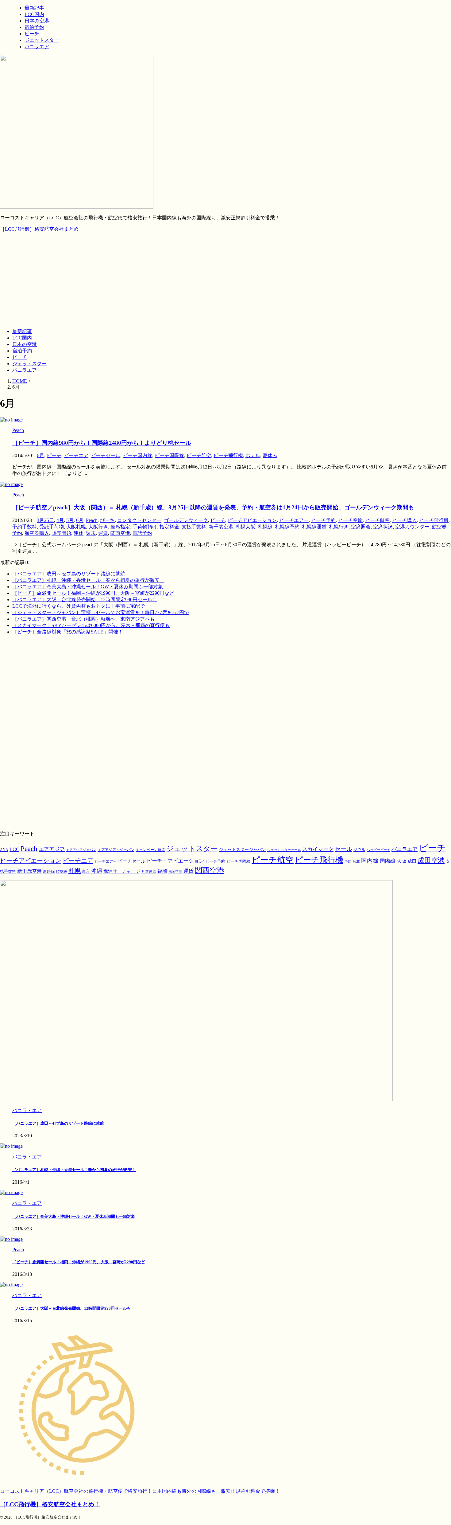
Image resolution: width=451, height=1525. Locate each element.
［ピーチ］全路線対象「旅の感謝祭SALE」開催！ (67, 631)
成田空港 (431, 860)
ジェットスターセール (284, 850)
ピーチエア (76, 455)
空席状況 (383, 526)
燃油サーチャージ (121, 871)
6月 (40, 455)
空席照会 (361, 526)
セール (343, 849)
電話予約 (142, 533)
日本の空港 (24, 344)
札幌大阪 (245, 526)
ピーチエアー (294, 520)
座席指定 (120, 526)
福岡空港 (175, 871)
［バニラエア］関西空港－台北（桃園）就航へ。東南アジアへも (83, 618)
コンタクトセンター (139, 520)
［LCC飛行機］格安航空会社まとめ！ (41, 229)
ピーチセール (105, 455)
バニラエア (24, 370)
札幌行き (339, 526)
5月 (70, 520)
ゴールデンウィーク (186, 520)
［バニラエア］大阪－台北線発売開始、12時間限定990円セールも (84, 599)
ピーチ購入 (404, 520)
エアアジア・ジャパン (116, 850)
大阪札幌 (76, 526)
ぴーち (107, 520)
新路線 (49, 871)
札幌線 (265, 526)
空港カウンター (412, 526)
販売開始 (61, 533)
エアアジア (52, 849)
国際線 (387, 861)
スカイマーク (317, 849)
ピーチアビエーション (252, 520)
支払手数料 (194, 526)
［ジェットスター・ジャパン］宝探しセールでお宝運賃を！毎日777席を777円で (100, 612)
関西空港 (120, 533)
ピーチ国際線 (169, 455)
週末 (91, 533)
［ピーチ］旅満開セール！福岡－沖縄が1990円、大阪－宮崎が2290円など (93, 593)
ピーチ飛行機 (228, 455)
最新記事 (22, 331)
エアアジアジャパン (81, 850)
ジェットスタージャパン (242, 849)
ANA (4, 850)
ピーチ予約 (323, 520)
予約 (348, 861)
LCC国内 (22, 337)
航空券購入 (37, 533)
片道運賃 (148, 871)
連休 (78, 533)
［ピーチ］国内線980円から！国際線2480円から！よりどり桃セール (101, 443)
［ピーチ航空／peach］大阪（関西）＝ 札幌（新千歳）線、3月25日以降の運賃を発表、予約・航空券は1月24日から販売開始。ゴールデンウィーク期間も (213, 507)
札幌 (74, 870)
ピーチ (19, 357)
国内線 (370, 860)
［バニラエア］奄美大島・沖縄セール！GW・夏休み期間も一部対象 (87, 586)
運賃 (103, 533)
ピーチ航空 (199, 455)
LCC (14, 849)
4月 (60, 520)
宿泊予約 (22, 350)
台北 (356, 861)
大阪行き (98, 526)
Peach (92, 520)
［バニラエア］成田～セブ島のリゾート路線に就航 (68, 573)
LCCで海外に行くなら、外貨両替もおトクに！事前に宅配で (78, 606)
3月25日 (45, 520)
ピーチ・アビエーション (175, 861)
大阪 (402, 861)
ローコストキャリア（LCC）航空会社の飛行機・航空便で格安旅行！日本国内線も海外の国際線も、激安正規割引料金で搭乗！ (140, 1491)
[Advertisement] (225, 280)
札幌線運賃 (314, 526)
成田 (412, 861)
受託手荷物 (51, 526)
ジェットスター (29, 363)
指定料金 (169, 526)
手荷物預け (145, 526)
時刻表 (61, 871)
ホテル (252, 455)
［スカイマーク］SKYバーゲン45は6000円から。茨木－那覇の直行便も (91, 625)
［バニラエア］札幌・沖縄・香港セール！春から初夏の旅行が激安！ (88, 580)
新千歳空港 (221, 526)
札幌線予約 (287, 526)
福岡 (162, 871)
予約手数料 (24, 526)
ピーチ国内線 (137, 455)
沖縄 (96, 871)
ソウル (359, 849)
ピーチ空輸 (350, 520)
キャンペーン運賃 (150, 850)
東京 (86, 871)
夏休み (270, 455)
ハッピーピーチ (378, 850)
